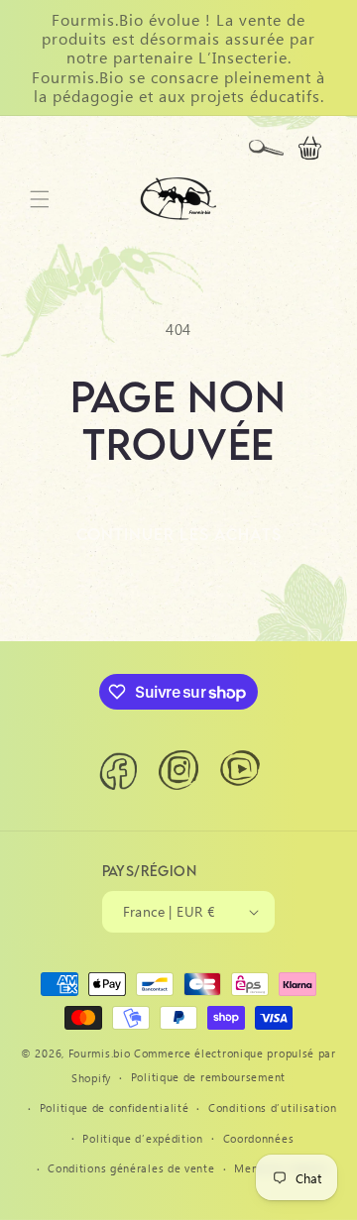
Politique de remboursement (208, 1076)
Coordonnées (259, 1138)
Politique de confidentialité (114, 1107)
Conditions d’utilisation (272, 1107)
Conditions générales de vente (131, 1168)
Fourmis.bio (99, 1053)
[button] (266, 147)
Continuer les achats (179, 534)
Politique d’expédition (142, 1138)
